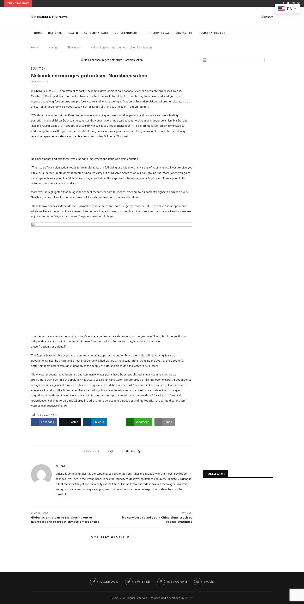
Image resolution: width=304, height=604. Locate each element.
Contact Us (184, 32)
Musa (61, 466)
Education (74, 47)
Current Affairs (96, 32)
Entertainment (126, 32)
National (55, 32)
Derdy (189, 598)
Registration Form (213, 32)
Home (38, 32)
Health (73, 32)
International (158, 32)
